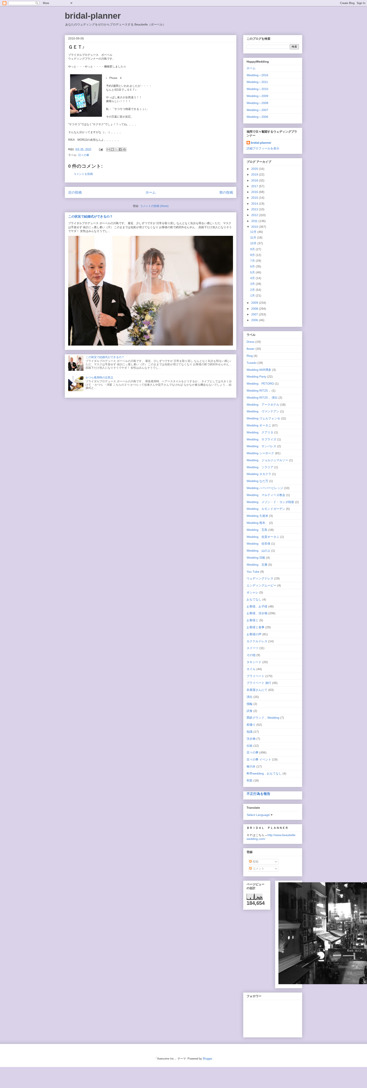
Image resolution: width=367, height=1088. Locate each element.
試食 (250, 711)
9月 (253, 249)
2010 (255, 226)
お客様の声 (254, 634)
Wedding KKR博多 (259, 369)
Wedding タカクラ (259, 474)
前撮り (251, 724)
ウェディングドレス (260, 578)
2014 (255, 203)
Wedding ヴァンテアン (263, 411)
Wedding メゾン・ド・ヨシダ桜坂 (270, 502)
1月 (253, 295)
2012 (255, 215)
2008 (255, 308)
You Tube (253, 571)
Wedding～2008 (257, 103)
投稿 (255, 861)
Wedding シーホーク (260, 453)
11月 (253, 237)
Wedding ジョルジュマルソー (267, 460)
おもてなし (254, 599)
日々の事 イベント (259, 759)
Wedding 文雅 (257, 564)
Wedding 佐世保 (258, 543)
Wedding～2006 (257, 116)
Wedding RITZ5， (259, 390)
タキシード (254, 662)
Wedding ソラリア (260, 467)
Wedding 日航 (256, 557)
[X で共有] (116, 149)
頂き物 (251, 738)
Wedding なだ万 (257, 481)
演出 (250, 697)
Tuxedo (252, 362)
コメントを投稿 (83, 174)
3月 (253, 283)
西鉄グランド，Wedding (263, 717)
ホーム (150, 192)
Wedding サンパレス (261, 446)
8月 (253, 255)
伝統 (250, 745)
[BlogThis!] (112, 149)
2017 (255, 186)
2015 (255, 197)
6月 (253, 266)
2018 (255, 180)
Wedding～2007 (257, 110)
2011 (254, 221)
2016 (255, 192)
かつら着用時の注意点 (99, 377)
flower (251, 348)
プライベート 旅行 (259, 683)
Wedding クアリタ (260, 432)
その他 (251, 655)
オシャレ (252, 592)
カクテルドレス (257, 641)
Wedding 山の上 (258, 550)
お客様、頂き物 (257, 613)
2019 (255, 174)
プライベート (255, 676)
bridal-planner (93, 15)
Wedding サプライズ (261, 439)
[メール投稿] (100, 149)
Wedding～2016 (257, 75)
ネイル (251, 669)
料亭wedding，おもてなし (264, 773)
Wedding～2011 (257, 82)
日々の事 (83, 155)
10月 (253, 243)
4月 (253, 278)
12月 (253, 231)
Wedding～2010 (257, 89)
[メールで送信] (108, 149)
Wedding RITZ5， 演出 (262, 397)
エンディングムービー (261, 585)
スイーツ (252, 648)
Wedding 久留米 (257, 515)
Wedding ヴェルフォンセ (263, 418)
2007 (255, 314)
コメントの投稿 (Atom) (154, 206)
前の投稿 (226, 192)
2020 (255, 168)
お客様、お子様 (257, 606)
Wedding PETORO (260, 383)
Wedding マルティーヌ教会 (266, 495)
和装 (250, 780)
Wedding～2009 (257, 96)
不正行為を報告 (258, 794)
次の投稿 (75, 192)
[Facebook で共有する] (120, 149)
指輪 (250, 704)
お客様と (252, 620)
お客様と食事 (255, 627)
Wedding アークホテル (263, 404)
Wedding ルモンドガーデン (266, 508)
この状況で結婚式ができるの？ (90, 216)
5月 (253, 272)
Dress (250, 341)
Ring (250, 355)
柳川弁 (251, 766)
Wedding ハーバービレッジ (265, 488)
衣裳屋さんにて (257, 690)
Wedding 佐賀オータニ (263, 536)
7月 (253, 260)
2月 (253, 289)
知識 (250, 731)
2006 (255, 320)
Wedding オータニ (259, 425)
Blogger (207, 1058)
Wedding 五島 (257, 529)
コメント (258, 868)
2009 (255, 302)
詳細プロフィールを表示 (263, 148)
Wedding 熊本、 (257, 522)
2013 (255, 209)
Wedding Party (256, 376)
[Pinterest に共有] (124, 149)
